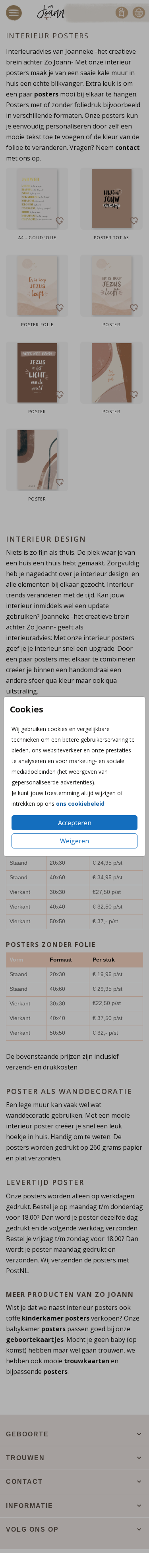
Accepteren (74, 822)
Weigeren (74, 841)
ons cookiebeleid (80, 803)
